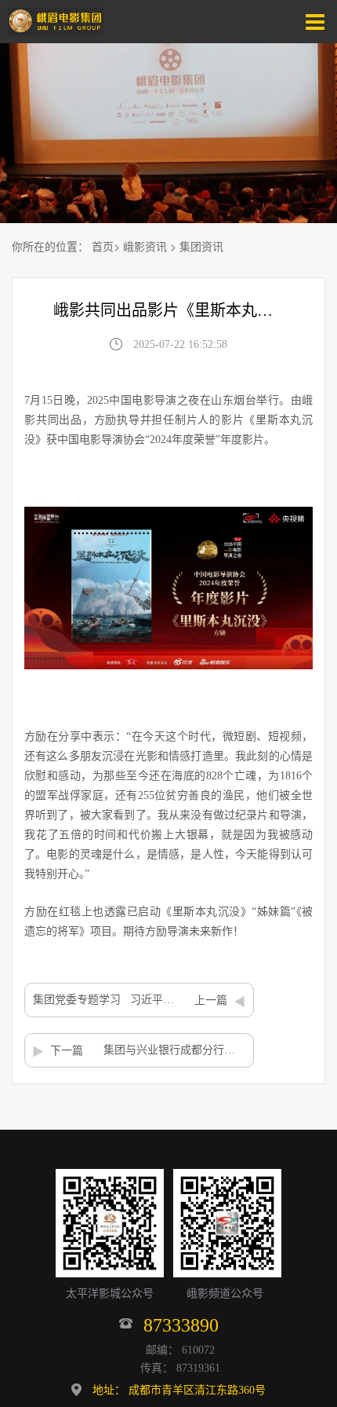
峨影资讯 (145, 246)
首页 (103, 246)
